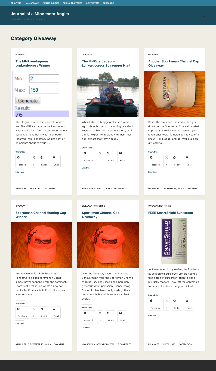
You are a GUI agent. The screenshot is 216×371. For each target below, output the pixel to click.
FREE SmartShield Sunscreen (170, 213)
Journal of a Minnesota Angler (40, 13)
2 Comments (185, 344)
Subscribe (108, 3)
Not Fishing (99, 206)
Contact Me (92, 3)
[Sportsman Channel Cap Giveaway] (108, 245)
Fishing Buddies (51, 3)
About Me (16, 3)
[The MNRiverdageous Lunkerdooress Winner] (41, 94)
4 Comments (120, 188)
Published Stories (72, 3)
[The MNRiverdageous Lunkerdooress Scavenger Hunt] (108, 94)
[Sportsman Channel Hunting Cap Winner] (41, 245)
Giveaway (20, 54)
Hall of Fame (32, 3)
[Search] (204, 16)
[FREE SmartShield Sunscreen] (174, 241)
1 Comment (51, 188)
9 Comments (124, 344)
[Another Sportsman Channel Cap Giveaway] (174, 94)
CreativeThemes (67, 365)
